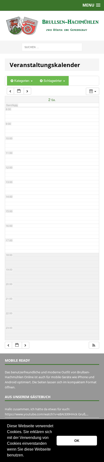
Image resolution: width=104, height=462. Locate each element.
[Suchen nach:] (52, 46)
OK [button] (76, 441)
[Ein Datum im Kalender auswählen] (19, 91)
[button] (25, 455)
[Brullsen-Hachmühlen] (52, 26)
